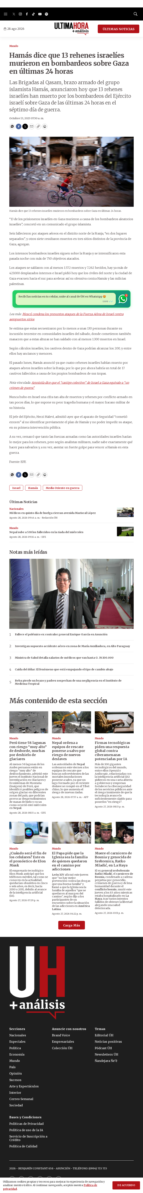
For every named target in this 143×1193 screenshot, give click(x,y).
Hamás (33, 488)
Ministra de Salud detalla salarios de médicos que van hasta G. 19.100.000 (64, 657)
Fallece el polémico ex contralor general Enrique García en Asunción (61, 634)
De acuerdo (126, 1185)
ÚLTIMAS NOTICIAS (118, 29)
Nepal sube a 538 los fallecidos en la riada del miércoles (46, 532)
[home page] (72, 28)
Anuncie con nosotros (69, 1029)
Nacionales (16, 509)
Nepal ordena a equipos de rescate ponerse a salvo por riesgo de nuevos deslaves (68, 751)
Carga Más (71, 925)
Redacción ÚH (50, 517)
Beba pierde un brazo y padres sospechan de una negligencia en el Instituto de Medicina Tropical (68, 682)
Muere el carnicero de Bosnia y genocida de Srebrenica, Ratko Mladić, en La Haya (113, 859)
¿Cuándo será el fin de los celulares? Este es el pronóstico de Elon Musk (27, 859)
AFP (86, 797)
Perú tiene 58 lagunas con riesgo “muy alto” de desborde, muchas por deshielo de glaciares (28, 751)
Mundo (13, 46)
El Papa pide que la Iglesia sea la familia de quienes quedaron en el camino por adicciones (70, 861)
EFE (44, 536)
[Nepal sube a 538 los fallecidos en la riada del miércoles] (125, 531)
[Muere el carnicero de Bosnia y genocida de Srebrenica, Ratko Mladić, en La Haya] (114, 833)
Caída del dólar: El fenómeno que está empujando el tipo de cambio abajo (64, 669)
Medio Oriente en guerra (62, 488)
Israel (16, 488)
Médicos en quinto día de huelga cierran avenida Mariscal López (52, 513)
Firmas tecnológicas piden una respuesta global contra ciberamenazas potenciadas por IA (112, 751)
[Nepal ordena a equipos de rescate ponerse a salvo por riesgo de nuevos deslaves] (71, 722)
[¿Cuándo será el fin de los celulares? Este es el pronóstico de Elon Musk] (28, 833)
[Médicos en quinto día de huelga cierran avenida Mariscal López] (125, 512)
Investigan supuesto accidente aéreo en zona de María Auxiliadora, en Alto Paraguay (72, 646)
